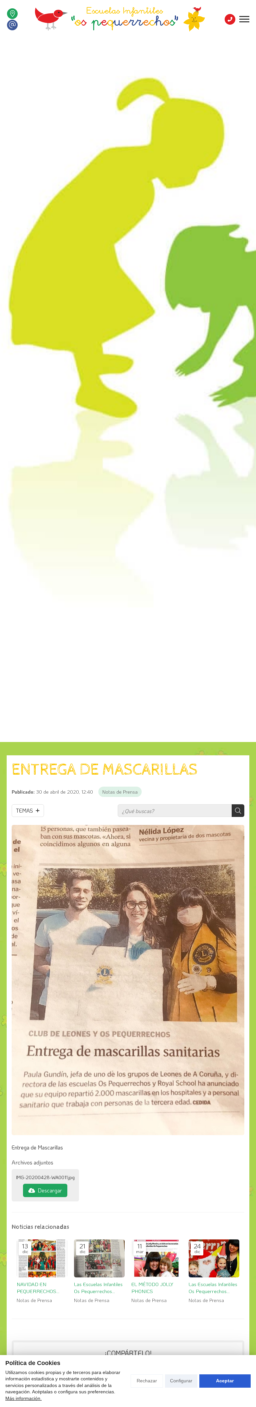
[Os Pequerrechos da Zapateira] (120, 19)
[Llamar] (230, 19)
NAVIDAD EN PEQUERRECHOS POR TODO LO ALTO (39, 1288)
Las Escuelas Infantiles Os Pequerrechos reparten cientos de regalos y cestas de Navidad (98, 1288)
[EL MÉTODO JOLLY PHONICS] (156, 1258)
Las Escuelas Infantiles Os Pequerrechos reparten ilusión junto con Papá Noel (213, 1288)
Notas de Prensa (120, 792)
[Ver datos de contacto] (12, 13)
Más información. (23, 1398)
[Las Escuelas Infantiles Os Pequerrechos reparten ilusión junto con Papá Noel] (214, 1258)
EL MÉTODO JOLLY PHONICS (152, 1287)
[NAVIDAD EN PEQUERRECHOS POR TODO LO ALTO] (42, 1258)
